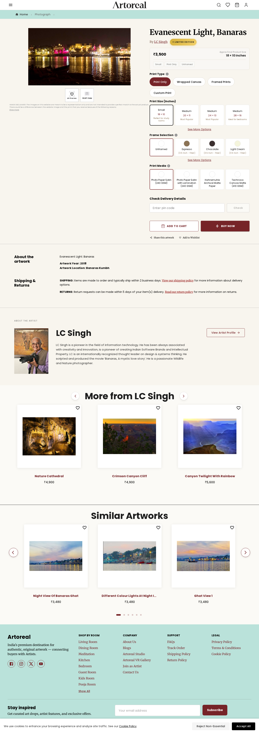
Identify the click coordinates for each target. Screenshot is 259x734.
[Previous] (13, 552)
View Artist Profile (223, 333)
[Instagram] (21, 664)
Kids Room (86, 678)
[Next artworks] (184, 396)
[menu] (10, 5)
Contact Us (131, 672)
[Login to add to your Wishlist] (78, 408)
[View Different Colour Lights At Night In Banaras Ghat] (130, 556)
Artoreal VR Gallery (137, 660)
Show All (84, 691)
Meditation (86, 654)
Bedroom (85, 666)
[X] (31, 664)
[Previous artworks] (75, 396)
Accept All (243, 726)
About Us (129, 642)
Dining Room (88, 648)
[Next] (245, 552)
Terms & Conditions (226, 648)
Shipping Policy (178, 654)
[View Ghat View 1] (203, 556)
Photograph (42, 14)
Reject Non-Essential (211, 726)
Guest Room (87, 672)
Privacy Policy (222, 642)
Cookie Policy (221, 654)
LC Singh (161, 42)
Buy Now (228, 226)
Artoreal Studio (134, 654)
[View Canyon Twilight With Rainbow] (129, 436)
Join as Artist (132, 666)
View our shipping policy (178, 280)
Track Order (176, 648)
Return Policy (177, 660)
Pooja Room (87, 684)
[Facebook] (11, 664)
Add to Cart (177, 226)
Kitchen (84, 660)
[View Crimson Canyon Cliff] (49, 436)
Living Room (87, 642)
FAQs (171, 642)
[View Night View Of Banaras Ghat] (56, 556)
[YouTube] (41, 664)
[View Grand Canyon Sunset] (210, 436)
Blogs (127, 648)
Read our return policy (179, 292)
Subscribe (215, 710)
